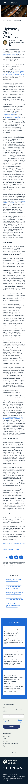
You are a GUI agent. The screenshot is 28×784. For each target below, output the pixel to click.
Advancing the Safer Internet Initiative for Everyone (13, 580)
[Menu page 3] (15, 752)
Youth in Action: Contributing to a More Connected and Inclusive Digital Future (14, 586)
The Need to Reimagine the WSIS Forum (13, 656)
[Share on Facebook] (11, 557)
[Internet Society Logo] (10, 761)
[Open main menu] (5, 2)
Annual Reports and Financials (14, 777)
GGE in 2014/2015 (12, 417)
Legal (18, 777)
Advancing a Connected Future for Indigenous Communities (14, 593)
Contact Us (19, 778)
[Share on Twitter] (16, 557)
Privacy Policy (17, 722)
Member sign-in (7, 737)
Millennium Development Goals (13, 118)
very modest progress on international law (13, 418)
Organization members (9, 746)
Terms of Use (11, 777)
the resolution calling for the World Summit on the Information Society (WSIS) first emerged (13, 73)
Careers (5, 780)
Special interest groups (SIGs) (10, 744)
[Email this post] (21, 557)
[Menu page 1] (12, 752)
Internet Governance (8, 549)
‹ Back (6, 557)
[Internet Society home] (14, 3)
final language (8, 422)
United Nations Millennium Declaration (13, 114)
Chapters (5, 741)
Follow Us (11, 780)
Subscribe (11, 727)
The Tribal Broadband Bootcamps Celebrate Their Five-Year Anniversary (13, 605)
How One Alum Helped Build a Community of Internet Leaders (14, 599)
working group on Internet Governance (14, 202)
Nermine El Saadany (17, 41)
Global (17, 549)
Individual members (8, 739)
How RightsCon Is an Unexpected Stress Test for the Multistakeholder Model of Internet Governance (13, 680)
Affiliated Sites (19, 780)
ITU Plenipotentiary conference (11, 54)
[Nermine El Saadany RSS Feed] (10, 45)
